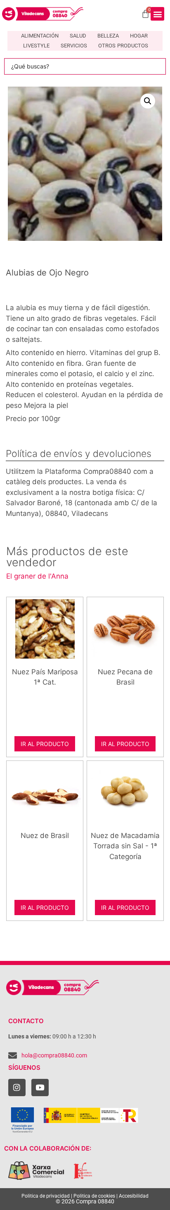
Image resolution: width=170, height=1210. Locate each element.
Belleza (108, 36)
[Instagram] (17, 1087)
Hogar (139, 36)
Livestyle (36, 45)
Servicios (74, 45)
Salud (78, 36)
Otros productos (123, 45)
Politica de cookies (94, 1196)
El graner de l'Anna (37, 576)
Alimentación (40, 36)
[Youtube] (40, 1087)
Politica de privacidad (45, 1196)
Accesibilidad (134, 1196)
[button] (157, 14)
